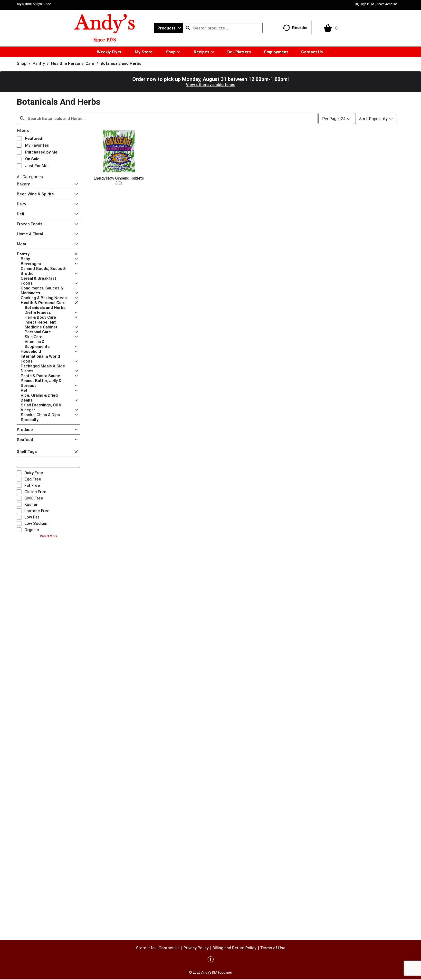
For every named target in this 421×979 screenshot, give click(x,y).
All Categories (30, 176)
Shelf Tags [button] (27, 451)
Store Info (145, 947)
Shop (22, 63)
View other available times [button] (210, 84)
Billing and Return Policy (234, 947)
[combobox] (168, 28)
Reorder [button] (300, 27)
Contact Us (169, 947)
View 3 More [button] (48, 536)
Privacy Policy (196, 947)
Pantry (39, 63)
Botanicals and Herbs (120, 63)
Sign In (365, 4)
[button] (42, 4)
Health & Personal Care (72, 63)
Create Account (386, 4)
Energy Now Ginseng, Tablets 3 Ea (119, 180)
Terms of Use (272, 947)
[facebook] (211, 960)
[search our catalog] (188, 28)
